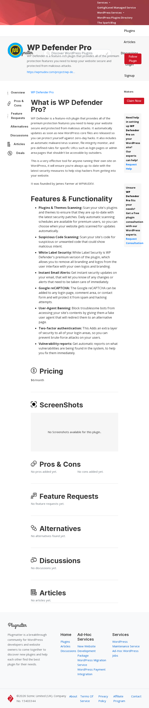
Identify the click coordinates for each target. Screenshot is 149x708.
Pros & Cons (19, 103)
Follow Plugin (133, 59)
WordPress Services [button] (109, 12)
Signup (129, 75)
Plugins (129, 31)
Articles (129, 42)
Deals (20, 153)
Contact (136, 696)
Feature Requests (18, 116)
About (73, 696)
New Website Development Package (86, 650)
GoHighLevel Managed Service (116, 7)
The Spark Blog (106, 22)
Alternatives (19, 126)
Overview (18, 92)
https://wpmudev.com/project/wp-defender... (51, 72)
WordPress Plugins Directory (115, 17)
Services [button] (102, 2)
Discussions (19, 135)
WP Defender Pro (42, 92)
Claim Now (134, 101)
